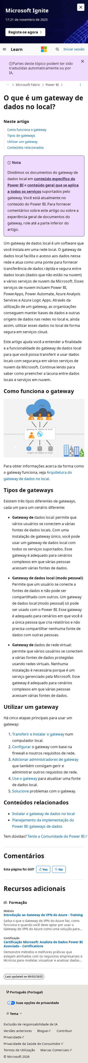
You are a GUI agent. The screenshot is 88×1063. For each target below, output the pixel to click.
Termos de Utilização (19, 1050)
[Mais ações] (80, 85)
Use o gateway (24, 778)
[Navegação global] (4, 49)
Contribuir (64, 1031)
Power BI (52, 84)
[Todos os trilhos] (8, 85)
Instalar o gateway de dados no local (43, 813)
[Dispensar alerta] (80, 7)
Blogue (42, 1031)
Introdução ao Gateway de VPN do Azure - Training (43, 915)
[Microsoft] (44, 49)
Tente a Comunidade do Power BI (56, 836)
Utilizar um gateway (22, 141)
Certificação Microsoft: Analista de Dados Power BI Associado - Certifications (43, 944)
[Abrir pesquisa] (57, 49)
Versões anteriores (18, 1031)
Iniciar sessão (74, 49)
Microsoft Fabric (28, 84)
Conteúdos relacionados (25, 147)
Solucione (20, 791)
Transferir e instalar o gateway (38, 734)
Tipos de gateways (21, 135)
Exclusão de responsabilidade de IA (31, 1024)
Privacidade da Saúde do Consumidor (32, 1044)
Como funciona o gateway (26, 129)
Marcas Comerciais (54, 1050)
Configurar (21, 746)
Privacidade (12, 1037)
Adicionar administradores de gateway (45, 759)
